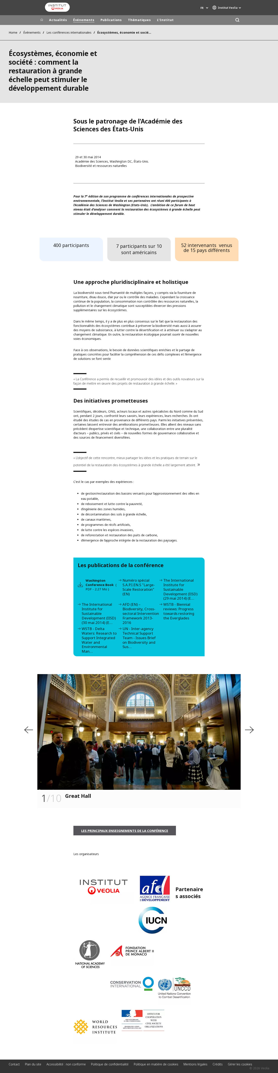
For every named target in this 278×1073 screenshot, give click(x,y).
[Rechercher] (237, 20)
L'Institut (165, 20)
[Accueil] (41, 20)
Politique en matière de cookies (156, 1064)
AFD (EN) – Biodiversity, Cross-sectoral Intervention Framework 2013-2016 (140, 613)
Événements (83, 20)
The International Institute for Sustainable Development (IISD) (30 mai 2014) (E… (99, 613)
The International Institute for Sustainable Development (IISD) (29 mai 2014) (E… (180, 589)
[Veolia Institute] (57, 7)
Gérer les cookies (240, 1064)
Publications (111, 20)
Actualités (58, 20)
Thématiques (139, 20)
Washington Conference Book (101, 584)
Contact (14, 1064)
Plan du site (33, 1064)
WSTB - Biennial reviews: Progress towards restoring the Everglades (178, 611)
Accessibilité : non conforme (66, 1064)
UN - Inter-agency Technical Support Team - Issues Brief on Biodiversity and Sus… (139, 638)
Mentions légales (195, 1064)
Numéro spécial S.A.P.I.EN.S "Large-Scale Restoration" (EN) (138, 587)
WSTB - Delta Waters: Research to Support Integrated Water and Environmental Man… (99, 640)
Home (13, 32)
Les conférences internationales (68, 32)
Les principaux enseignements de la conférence (124, 830)
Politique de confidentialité (110, 1064)
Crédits (218, 1064)
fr (202, 8)
